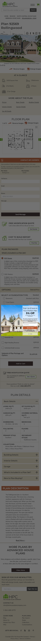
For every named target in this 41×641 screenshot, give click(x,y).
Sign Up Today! (30, 327)
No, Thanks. (30, 333)
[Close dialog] (39, 306)
